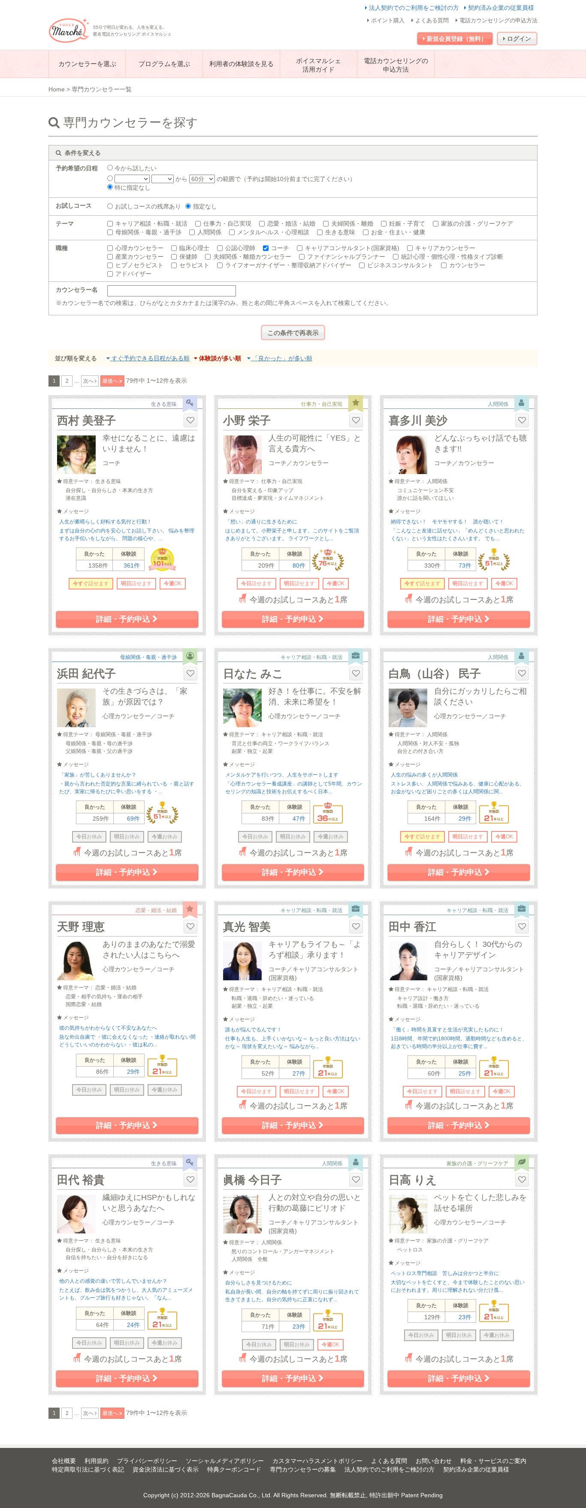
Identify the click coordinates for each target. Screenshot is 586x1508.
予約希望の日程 (77, 168)
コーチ (280, 248)
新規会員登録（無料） (456, 38)
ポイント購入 (387, 20)
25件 (465, 1073)
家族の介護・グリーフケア (477, 223)
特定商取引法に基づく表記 (88, 1469)
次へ (89, 381)
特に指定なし (132, 187)
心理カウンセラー (139, 248)
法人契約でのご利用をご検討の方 (414, 7)
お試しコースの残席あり (148, 206)
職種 (62, 248)
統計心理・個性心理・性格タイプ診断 (452, 256)
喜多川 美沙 (418, 420)
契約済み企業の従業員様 (500, 7)
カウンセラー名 (77, 289)
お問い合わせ (434, 1460)
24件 (133, 1324)
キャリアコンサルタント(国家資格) (352, 248)
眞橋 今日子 (252, 1179)
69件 (133, 818)
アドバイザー (133, 273)
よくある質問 (431, 20)
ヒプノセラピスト (139, 265)
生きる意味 (340, 232)
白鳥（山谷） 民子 (435, 673)
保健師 (188, 256)
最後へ (111, 381)
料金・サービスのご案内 (493, 1460)
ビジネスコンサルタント (400, 265)
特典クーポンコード (234, 1469)
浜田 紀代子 (86, 673)
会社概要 (64, 1460)
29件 (465, 818)
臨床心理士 (194, 248)
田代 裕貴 (81, 1179)
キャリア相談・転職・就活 (151, 223)
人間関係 (209, 232)
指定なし (205, 206)
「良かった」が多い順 (281, 358)
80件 (299, 565)
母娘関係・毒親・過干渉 (148, 232)
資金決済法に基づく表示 (166, 1469)
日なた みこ (253, 673)
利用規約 (97, 1460)
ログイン (518, 38)
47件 (299, 818)
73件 (465, 565)
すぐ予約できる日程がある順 (150, 358)
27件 (299, 1073)
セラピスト (194, 265)
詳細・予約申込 (124, 619)
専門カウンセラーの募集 (303, 1469)
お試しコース (74, 205)
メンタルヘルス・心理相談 (273, 232)
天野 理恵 (81, 926)
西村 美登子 (86, 420)
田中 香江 (412, 926)
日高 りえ (413, 1179)
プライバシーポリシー (147, 1460)
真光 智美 (247, 926)
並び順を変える (76, 358)
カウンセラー (467, 265)
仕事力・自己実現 (227, 223)
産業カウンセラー (139, 256)
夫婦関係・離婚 (352, 223)
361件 (132, 565)
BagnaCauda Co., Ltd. (241, 1495)
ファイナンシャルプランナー (346, 256)
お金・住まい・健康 (398, 232)
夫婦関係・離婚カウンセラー (252, 256)
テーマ (65, 223)
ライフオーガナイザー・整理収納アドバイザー (288, 265)
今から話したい (135, 168)
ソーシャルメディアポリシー (225, 1460)
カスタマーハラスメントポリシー (317, 1460)
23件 (299, 1326)
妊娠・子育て (407, 223)
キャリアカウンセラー (445, 248)
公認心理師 (240, 248)
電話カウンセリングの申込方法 (498, 20)
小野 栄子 (247, 420)
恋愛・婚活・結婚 (291, 223)
